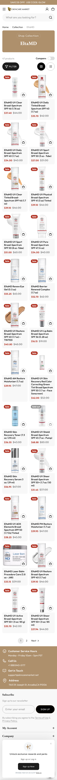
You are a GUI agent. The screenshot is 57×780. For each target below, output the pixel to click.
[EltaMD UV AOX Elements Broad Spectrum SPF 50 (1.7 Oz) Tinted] (15, 508)
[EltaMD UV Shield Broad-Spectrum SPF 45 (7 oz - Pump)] (42, 416)
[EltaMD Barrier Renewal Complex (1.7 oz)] (42, 270)
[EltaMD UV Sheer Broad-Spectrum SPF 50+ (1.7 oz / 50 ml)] (42, 460)
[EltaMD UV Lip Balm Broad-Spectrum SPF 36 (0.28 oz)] (42, 315)
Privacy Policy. (10, 720)
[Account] (47, 9)
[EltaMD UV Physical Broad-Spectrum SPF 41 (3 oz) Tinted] (42, 178)
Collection (17, 27)
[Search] (50, 17)
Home (5, 27)
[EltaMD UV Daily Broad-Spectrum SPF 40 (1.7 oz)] (15, 134)
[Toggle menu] (4, 9)
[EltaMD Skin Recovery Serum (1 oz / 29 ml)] (15, 460)
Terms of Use (42, 717)
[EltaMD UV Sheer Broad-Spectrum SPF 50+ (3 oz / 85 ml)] (42, 600)
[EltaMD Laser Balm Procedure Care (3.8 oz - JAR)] (15, 555)
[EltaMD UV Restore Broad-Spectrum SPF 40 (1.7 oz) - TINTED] (15, 315)
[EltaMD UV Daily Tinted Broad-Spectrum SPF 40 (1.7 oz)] (42, 86)
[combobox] (28, 17)
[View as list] (50, 66)
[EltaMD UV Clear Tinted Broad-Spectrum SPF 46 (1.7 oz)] (15, 178)
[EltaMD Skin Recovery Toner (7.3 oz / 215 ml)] (15, 416)
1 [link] (20, 640)
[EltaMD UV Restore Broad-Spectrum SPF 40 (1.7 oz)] (42, 555)
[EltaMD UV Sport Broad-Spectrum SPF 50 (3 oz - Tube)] (42, 134)
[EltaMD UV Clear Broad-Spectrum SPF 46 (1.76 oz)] (15, 86)
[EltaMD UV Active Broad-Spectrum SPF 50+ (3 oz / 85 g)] (15, 600)
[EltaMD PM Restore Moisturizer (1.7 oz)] (42, 508)
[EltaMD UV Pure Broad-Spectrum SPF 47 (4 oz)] (42, 226)
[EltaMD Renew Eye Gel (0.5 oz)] (15, 270)
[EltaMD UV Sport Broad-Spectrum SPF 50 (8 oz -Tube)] (15, 226)
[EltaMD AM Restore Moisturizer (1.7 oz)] (15, 362)
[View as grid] (41, 66)
